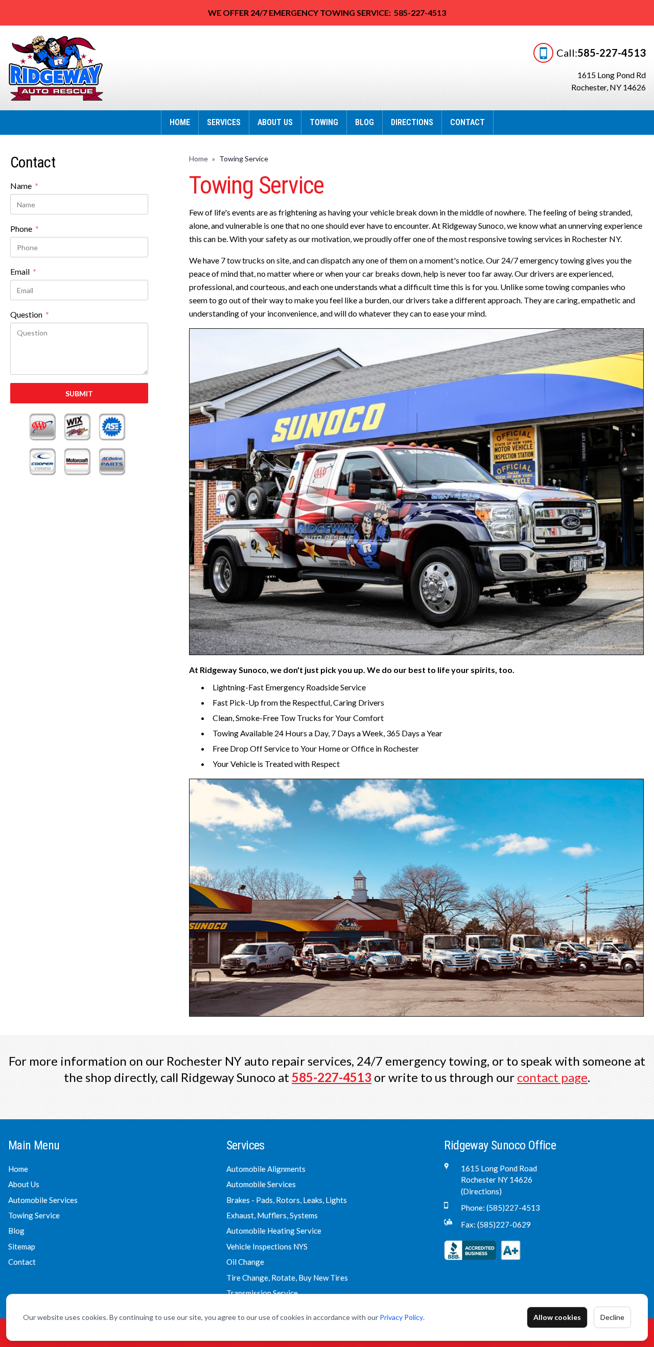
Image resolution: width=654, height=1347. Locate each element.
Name (24, 186)
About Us (275, 122)
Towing (324, 122)
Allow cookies (557, 1317)
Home (180, 122)
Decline (612, 1317)
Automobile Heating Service (273, 1230)
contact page (552, 1077)
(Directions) (481, 1191)
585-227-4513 (611, 52)
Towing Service (34, 1215)
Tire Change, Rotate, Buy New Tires (287, 1277)
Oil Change (245, 1261)
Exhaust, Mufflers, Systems (272, 1215)
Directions (412, 122)
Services (224, 122)
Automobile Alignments (266, 1168)
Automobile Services (43, 1200)
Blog (364, 122)
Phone (24, 229)
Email (23, 272)
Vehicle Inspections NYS (267, 1246)
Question (29, 315)
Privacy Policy (401, 1317)
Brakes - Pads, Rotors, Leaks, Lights (286, 1200)
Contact (467, 122)
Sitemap (21, 1246)
